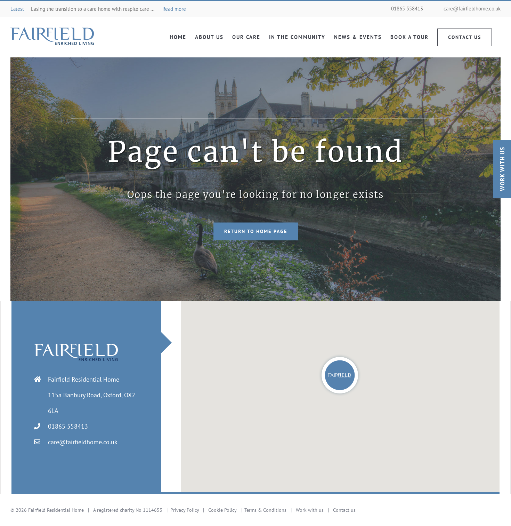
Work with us (310, 510)
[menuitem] (178, 37)
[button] (339, 375)
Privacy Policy (184, 510)
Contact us (344, 510)
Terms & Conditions (265, 510)
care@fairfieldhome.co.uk (472, 8)
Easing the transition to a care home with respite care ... (108, 9)
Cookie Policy (222, 510)
